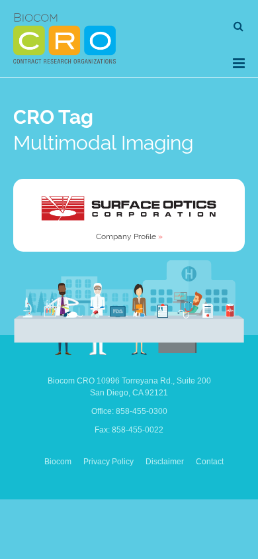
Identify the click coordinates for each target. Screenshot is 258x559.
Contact (210, 461)
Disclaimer (165, 461)
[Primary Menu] (239, 63)
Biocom (57, 461)
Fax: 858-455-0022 (129, 429)
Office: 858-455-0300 (129, 411)
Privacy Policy (108, 461)
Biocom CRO (64, 38)
